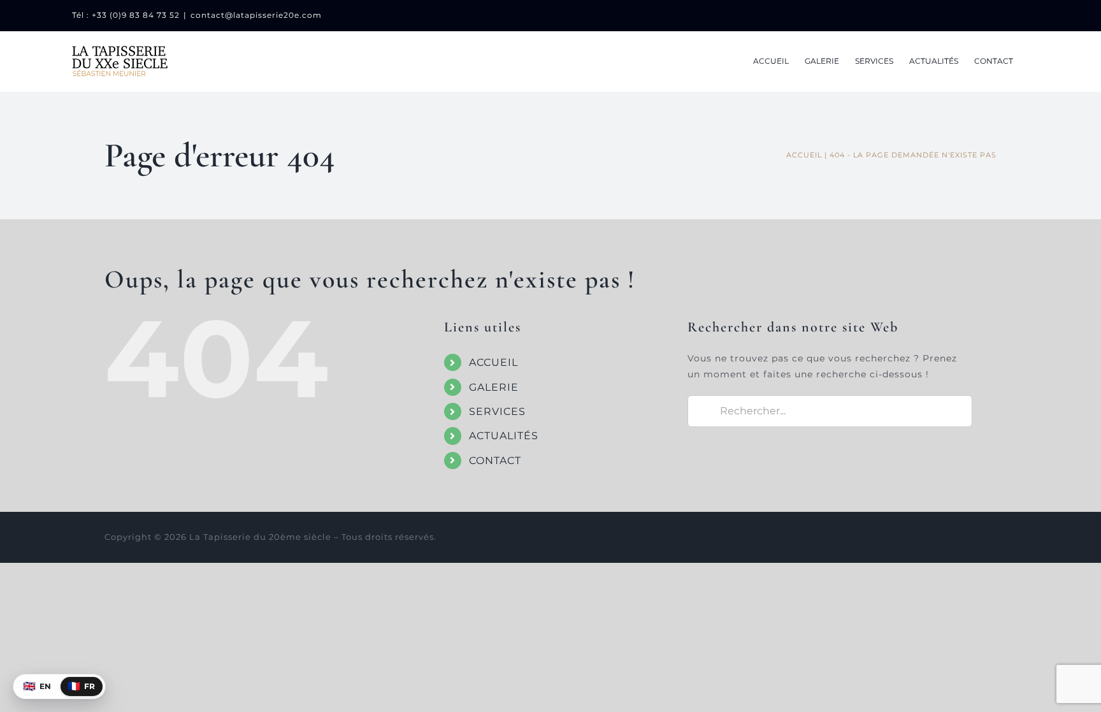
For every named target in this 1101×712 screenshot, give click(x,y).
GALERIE (494, 387)
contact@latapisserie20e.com (256, 15)
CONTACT (495, 460)
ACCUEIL (493, 362)
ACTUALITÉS (503, 436)
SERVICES (497, 411)
